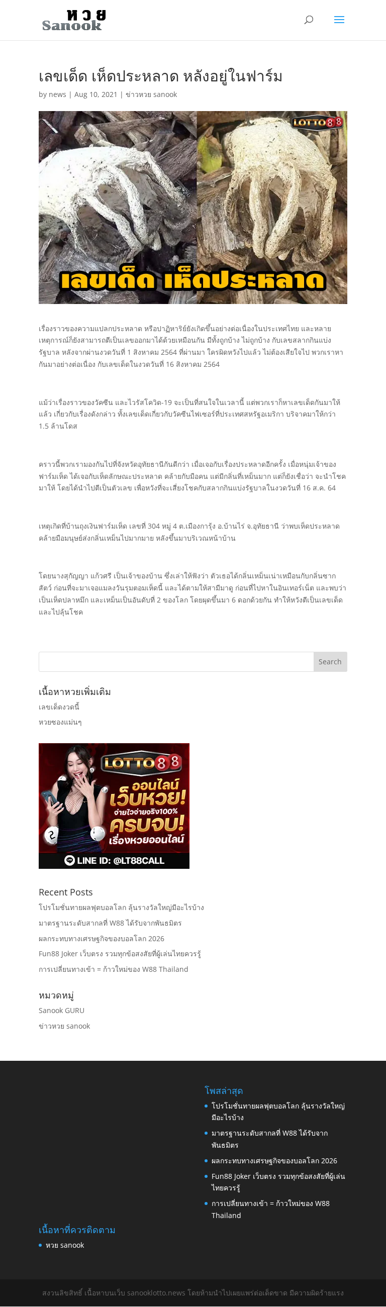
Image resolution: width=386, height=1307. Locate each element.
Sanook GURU (61, 1010)
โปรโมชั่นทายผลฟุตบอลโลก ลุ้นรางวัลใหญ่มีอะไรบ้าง (121, 907)
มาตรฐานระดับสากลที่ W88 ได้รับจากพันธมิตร (110, 923)
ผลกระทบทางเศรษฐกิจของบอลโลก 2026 (101, 938)
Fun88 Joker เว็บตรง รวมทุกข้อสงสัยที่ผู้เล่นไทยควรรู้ (120, 953)
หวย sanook (65, 1245)
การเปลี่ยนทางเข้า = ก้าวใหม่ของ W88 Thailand (113, 969)
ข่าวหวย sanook (151, 94)
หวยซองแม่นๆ (60, 722)
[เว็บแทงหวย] (114, 866)
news (57, 94)
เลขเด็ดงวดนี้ (59, 707)
